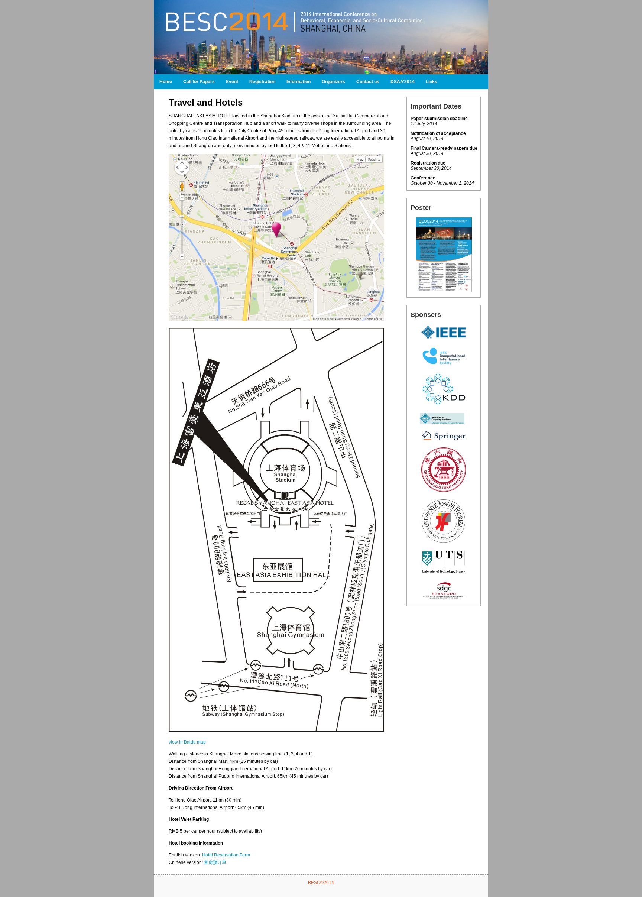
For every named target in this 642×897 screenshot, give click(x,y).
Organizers (333, 81)
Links (431, 81)
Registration (262, 81)
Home (165, 81)
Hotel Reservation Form (226, 855)
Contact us (367, 81)
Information (298, 81)
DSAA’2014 (402, 81)
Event (232, 81)
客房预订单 (215, 862)
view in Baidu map (187, 742)
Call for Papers (199, 81)
